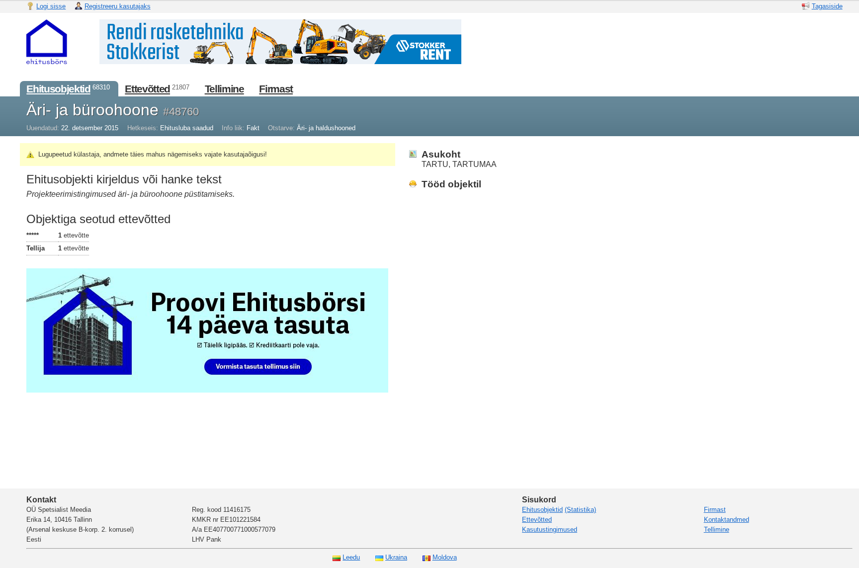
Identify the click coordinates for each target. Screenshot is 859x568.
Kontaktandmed (726, 519)
